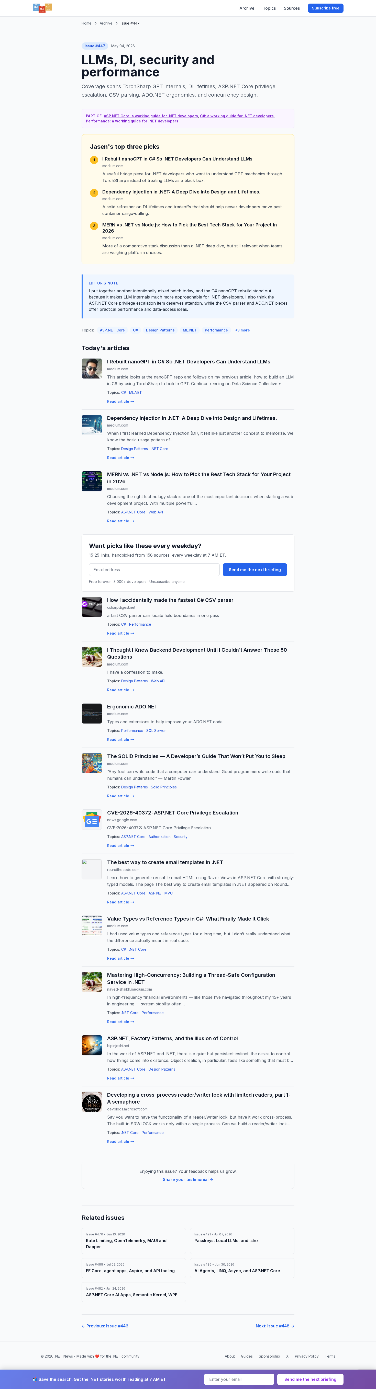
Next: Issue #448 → (275, 1325)
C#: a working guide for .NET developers (237, 116)
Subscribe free (325, 8)
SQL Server (156, 730)
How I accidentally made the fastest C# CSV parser (170, 600)
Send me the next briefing (255, 569)
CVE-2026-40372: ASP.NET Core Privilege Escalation (172, 813)
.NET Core (159, 448)
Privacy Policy (307, 1356)
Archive (247, 8)
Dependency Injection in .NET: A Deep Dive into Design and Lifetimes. (181, 191)
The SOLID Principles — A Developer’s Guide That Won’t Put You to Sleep (196, 756)
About (230, 1356)
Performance (216, 330)
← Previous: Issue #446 (105, 1325)
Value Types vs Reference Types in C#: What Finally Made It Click (188, 919)
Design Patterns (160, 330)
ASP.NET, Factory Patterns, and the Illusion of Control (172, 1038)
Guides (247, 1356)
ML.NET (190, 330)
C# (135, 330)
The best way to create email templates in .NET (165, 862)
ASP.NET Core (112, 330)
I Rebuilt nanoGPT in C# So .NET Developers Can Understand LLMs (177, 159)
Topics (269, 8)
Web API (156, 512)
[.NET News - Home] (42, 8)
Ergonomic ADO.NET (132, 707)
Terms (330, 1356)
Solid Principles (164, 787)
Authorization (160, 836)
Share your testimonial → (188, 1179)
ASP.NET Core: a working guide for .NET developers (151, 116)
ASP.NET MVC (161, 893)
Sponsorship (269, 1356)
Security (180, 836)
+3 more (242, 330)
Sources (292, 8)
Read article (118, 401)
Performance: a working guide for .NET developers (132, 121)
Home (87, 23)
